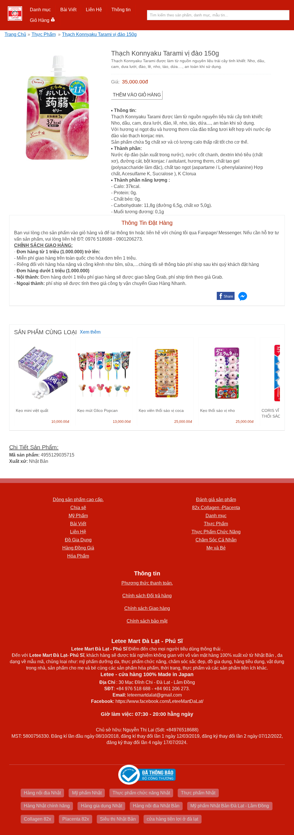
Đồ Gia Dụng (78, 539)
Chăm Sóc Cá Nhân (216, 539)
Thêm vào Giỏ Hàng (137, 94)
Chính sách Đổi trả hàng (147, 595)
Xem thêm (90, 332)
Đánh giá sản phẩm (216, 499)
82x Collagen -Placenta (216, 507)
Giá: (115, 81)
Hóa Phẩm (78, 556)
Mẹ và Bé (216, 547)
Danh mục (216, 515)
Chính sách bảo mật (147, 621)
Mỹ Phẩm (78, 515)
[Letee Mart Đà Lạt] (15, 13)
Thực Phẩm (44, 34)
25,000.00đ (183, 422)
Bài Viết (78, 523)
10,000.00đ (60, 422)
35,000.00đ (135, 82)
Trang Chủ (15, 34)
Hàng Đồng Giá (78, 547)
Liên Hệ (94, 9)
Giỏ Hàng (39, 20)
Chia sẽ (78, 507)
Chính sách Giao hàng (147, 608)
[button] (40, 10)
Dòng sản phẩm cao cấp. (78, 499)
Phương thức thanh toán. (147, 583)
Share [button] (228, 296)
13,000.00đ (122, 422)
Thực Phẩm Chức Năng (216, 531)
